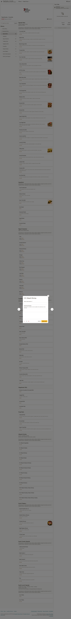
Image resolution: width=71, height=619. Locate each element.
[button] (19, 310)
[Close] (48, 296)
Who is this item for (28, 301)
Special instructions (27, 305)
